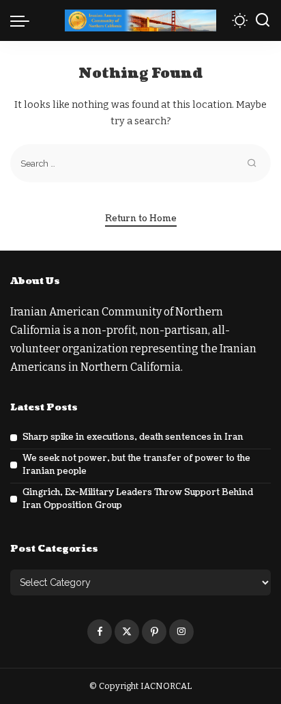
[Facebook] (99, 631)
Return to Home (141, 218)
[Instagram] (181, 631)
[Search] (262, 20)
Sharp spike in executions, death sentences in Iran (133, 437)
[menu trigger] (23, 20)
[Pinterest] (154, 631)
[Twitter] (127, 631)
